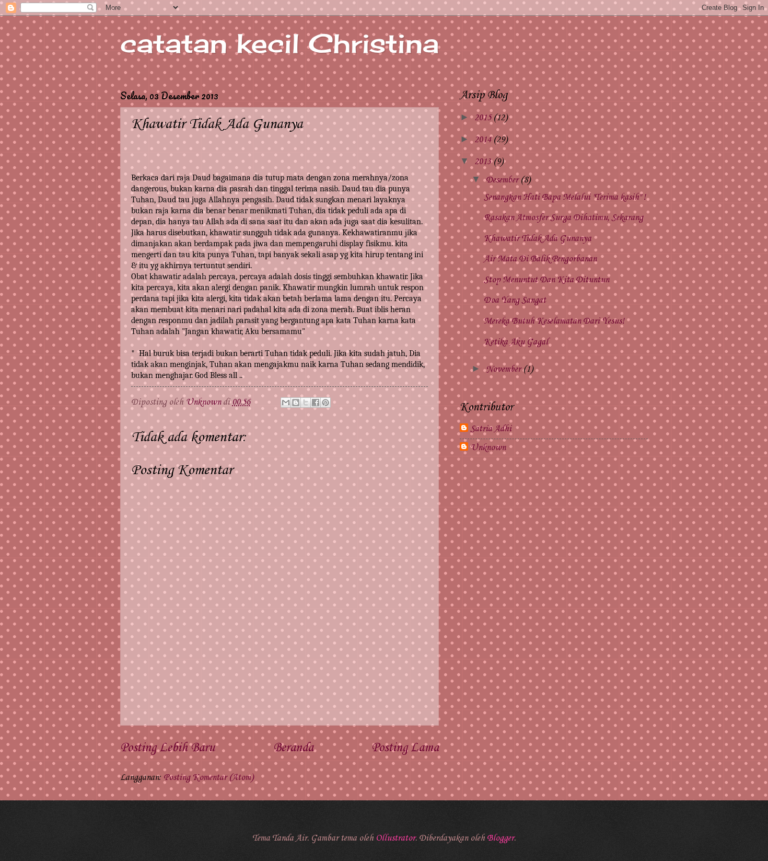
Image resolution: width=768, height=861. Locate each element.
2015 (483, 117)
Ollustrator (395, 838)
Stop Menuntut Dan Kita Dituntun (546, 279)
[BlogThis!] (295, 402)
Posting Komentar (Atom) (208, 777)
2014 (483, 139)
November (504, 369)
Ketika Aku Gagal (516, 342)
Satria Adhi (490, 428)
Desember (503, 180)
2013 (483, 161)
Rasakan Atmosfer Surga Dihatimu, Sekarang (563, 217)
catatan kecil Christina (279, 43)
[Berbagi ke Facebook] (315, 402)
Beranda (293, 748)
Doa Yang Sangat (515, 300)
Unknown (488, 447)
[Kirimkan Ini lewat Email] (286, 402)
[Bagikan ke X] (305, 402)
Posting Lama (405, 748)
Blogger (500, 838)
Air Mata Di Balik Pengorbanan (540, 259)
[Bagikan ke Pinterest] (325, 402)
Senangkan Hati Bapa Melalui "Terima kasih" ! (565, 197)
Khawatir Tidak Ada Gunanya (537, 238)
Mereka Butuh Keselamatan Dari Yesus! (554, 321)
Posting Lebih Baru (167, 748)
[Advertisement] (554, 546)
